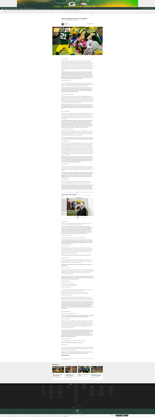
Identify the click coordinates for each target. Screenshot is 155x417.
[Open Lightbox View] (77, 208)
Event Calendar (84, 389)
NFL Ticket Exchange (111, 394)
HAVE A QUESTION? (65, 355)
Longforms (51, 390)
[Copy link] (92, 23)
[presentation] (102, 380)
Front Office (43, 394)
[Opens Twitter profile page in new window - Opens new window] (65, 25)
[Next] (83, 216)
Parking (101, 389)
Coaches (43, 389)
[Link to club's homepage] (2, 8)
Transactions (43, 390)
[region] (77, 415)
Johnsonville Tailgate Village (101, 394)
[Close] (154, 415)
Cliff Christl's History (51, 389)
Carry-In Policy (101, 390)
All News (51, 394)
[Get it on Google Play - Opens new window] (80, 407)
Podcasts (60, 394)
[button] (76, 380)
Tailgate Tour (92, 389)
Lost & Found (76, 402)
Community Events (92, 390)
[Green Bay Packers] (77, 410)
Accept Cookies (126, 415)
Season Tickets (110, 389)
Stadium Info (76, 389)
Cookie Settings (112, 415)
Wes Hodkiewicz (66, 23)
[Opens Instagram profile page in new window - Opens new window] (66, 25)
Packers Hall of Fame (76, 394)
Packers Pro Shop (76, 398)
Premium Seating (111, 390)
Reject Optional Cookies (119, 415)
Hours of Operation (76, 390)
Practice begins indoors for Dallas (69, 194)
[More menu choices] (35, 8)
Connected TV (60, 389)
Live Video (60, 390)
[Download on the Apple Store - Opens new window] (74, 407)
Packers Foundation (92, 394)
